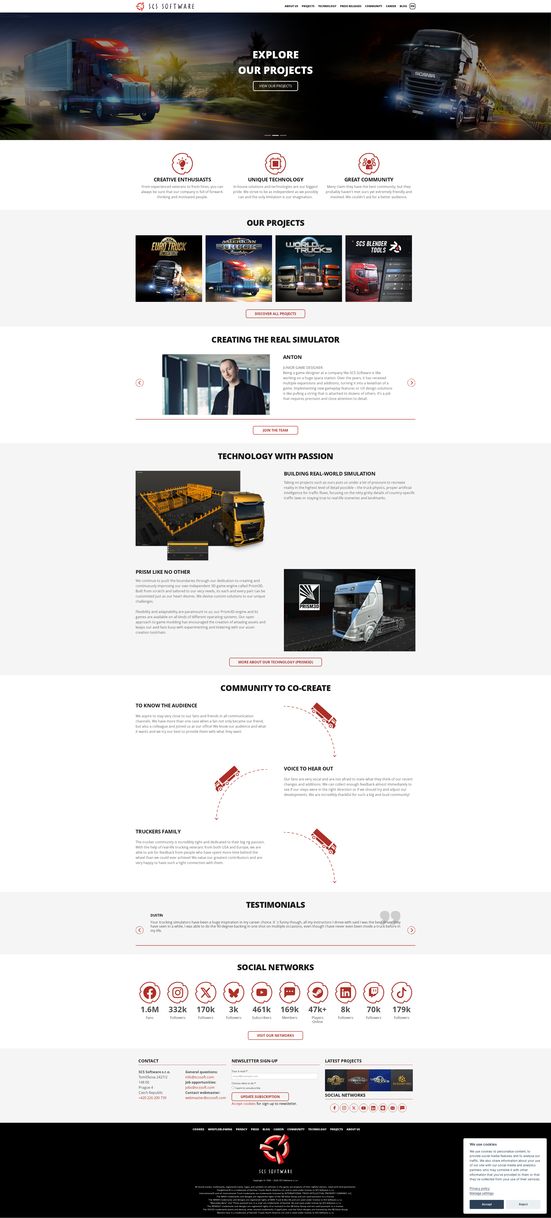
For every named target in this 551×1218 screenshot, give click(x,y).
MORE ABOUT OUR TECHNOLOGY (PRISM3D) (275, 539)
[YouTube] (363, 985)
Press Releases (350, 6)
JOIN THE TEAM (275, 307)
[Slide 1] (268, 12)
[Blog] (383, 985)
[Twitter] (354, 985)
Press (255, 1006)
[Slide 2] (275, 12)
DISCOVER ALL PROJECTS (275, 190)
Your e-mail (240, 948)
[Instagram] (344, 985)
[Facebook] (334, 985)
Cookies (198, 1006)
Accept (487, 1204)
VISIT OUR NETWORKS (275, 912)
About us (291, 6)
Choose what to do (244, 960)
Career (391, 6)
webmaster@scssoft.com (205, 974)
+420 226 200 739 (152, 974)
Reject (523, 1204)
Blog (403, 6)
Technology (327, 6)
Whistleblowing (220, 1006)
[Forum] (402, 985)
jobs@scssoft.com (200, 964)
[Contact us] (392, 985)
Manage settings (482, 1193)
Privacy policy (480, 1188)
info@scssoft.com (199, 953)
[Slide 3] (283, 12)
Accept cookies (244, 980)
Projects (308, 6)
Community (373, 6)
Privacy (241, 1006)
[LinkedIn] (373, 985)
